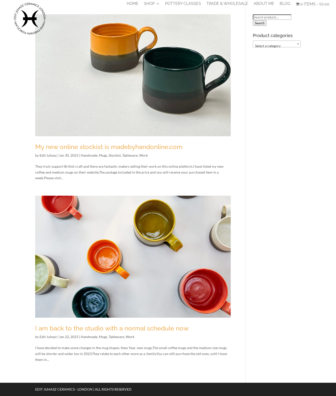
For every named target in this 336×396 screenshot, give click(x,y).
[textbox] (277, 46)
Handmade (89, 155)
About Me (264, 4)
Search (259, 23)
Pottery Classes (183, 4)
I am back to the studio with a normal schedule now (112, 328)
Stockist (115, 155)
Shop (149, 4)
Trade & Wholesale (227, 4)
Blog (285, 4)
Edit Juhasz (48, 155)
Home (132, 4)
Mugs (103, 155)
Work (143, 155)
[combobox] (277, 44)
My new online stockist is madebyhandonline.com (109, 146)
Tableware (130, 155)
